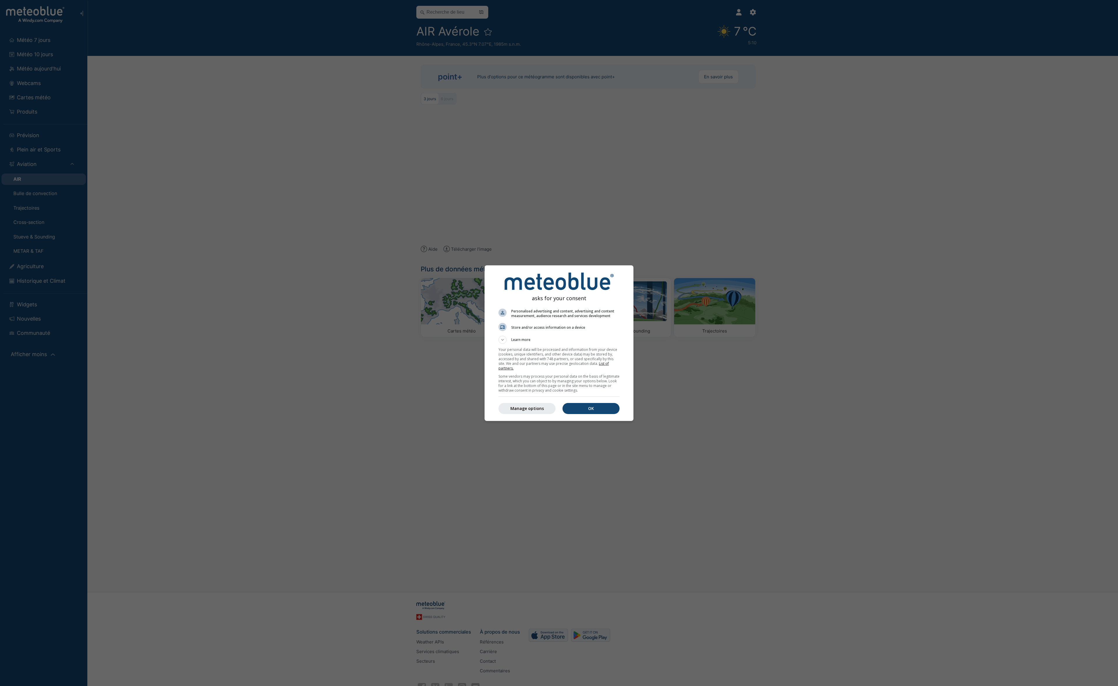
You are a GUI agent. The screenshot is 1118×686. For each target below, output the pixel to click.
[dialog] (559, 343)
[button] (559, 340)
